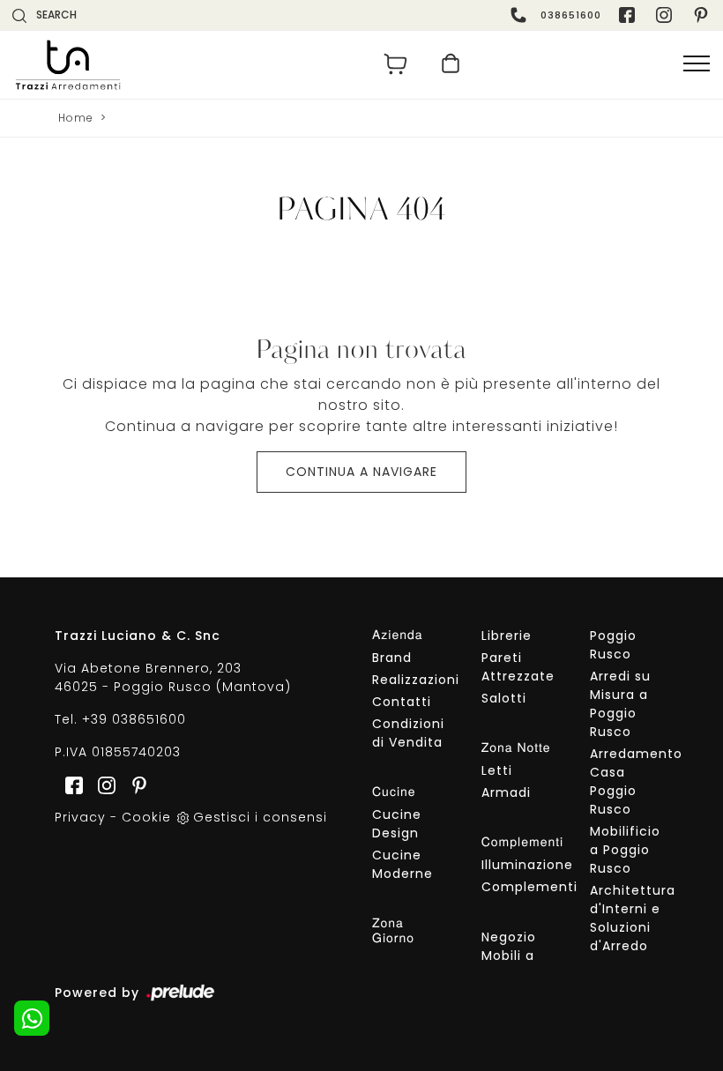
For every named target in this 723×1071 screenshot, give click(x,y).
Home (75, 117)
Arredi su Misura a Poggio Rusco (620, 703)
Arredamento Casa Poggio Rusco (629, 781)
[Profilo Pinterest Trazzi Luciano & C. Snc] (134, 784)
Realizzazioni (411, 679)
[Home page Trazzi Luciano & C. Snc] (182, 65)
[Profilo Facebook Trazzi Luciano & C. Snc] (628, 15)
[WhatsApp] (31, 1018)
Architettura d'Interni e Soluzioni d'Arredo (629, 918)
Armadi (506, 792)
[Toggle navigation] (696, 64)
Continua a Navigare (361, 471)
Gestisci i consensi (260, 817)
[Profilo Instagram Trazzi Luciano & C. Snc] (665, 15)
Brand (392, 657)
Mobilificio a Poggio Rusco (625, 849)
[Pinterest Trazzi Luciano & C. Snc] (702, 15)
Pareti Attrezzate (518, 667)
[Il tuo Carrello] (396, 64)
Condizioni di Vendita (408, 733)
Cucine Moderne (402, 864)
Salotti (503, 698)
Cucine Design (396, 824)
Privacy (80, 817)
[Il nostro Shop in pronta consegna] (450, 64)
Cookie (146, 817)
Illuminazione (520, 865)
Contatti (401, 701)
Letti (496, 770)
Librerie (506, 635)
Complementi (520, 887)
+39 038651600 (134, 719)
